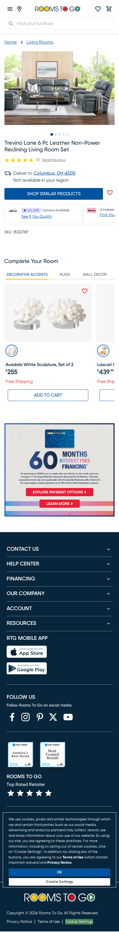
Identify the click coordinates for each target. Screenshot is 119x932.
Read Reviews (54, 160)
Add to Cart (48, 395)
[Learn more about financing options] (59, 508)
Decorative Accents (27, 275)
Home (10, 42)
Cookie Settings (79, 922)
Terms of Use (49, 922)
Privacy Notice (19, 922)
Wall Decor (95, 275)
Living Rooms (40, 42)
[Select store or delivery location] (19, 9)
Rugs (65, 275)
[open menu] (9, 8)
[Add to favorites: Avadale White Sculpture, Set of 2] (84, 291)
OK (59, 872)
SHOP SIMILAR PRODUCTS (54, 194)
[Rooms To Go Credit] (59, 461)
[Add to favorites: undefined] (110, 192)
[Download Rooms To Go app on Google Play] (27, 668)
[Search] (9, 23)
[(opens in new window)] (12, 717)
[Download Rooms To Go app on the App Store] (27, 652)
